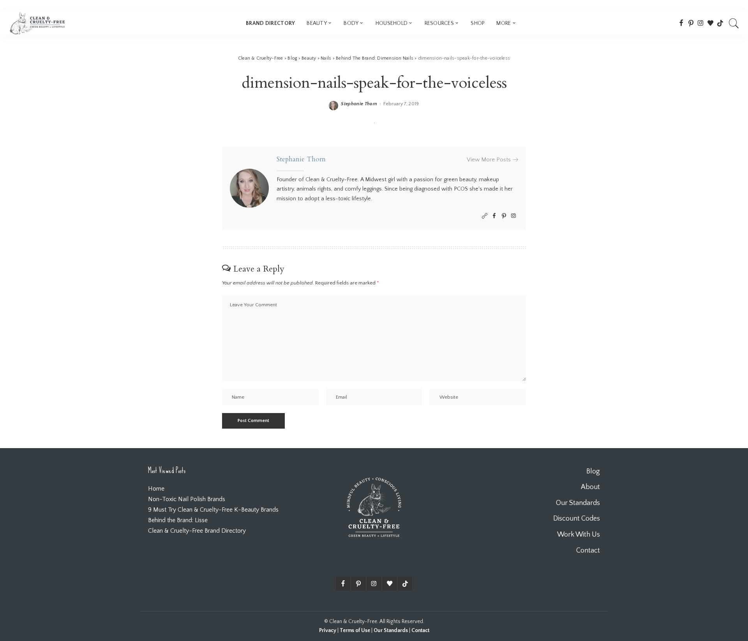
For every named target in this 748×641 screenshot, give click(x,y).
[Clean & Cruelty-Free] (37, 23)
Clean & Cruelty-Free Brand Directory (197, 530)
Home (156, 488)
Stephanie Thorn (359, 104)
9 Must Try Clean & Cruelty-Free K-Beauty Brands (213, 509)
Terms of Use (355, 630)
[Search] (734, 23)
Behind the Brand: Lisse (178, 520)
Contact (420, 630)
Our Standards (391, 630)
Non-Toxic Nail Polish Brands (186, 499)
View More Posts (489, 159)
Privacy (327, 630)
